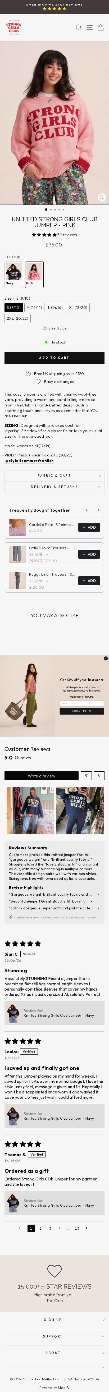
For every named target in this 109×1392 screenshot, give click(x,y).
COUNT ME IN (81, 711)
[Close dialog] (106, 658)
